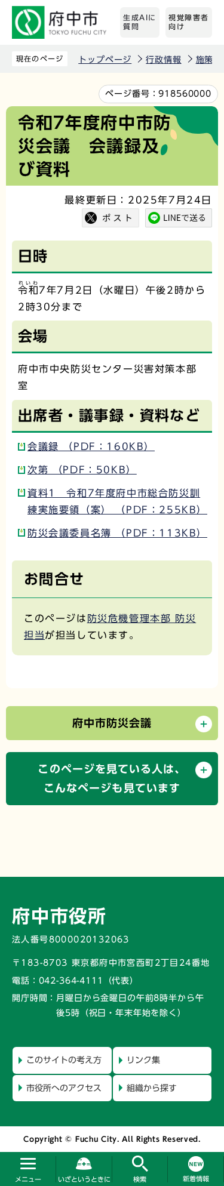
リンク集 (143, 1060)
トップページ (104, 60)
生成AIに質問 (140, 22)
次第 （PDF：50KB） (82, 470)
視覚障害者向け (188, 22)
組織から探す (152, 1088)
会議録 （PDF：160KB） (91, 446)
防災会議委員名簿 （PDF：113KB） (117, 533)
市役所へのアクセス (64, 1088)
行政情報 (163, 60)
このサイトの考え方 (64, 1060)
